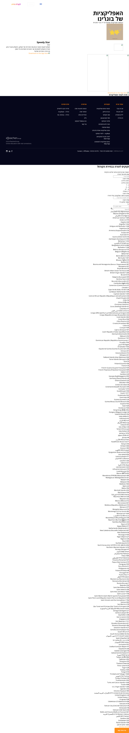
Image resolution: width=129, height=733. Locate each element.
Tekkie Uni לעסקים (81, 121)
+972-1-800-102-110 (51, 4)
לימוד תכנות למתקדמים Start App (103, 138)
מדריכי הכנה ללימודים (63, 109)
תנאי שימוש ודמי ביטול (106, 151)
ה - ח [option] (127, 187)
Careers (79, 151)
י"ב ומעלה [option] (126, 191)
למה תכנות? (119, 112)
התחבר (31, 4)
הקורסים (109, 4)
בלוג (85, 118)
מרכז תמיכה (65, 104)
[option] (64, 211)
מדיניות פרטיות (94, 151)
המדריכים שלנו (86, 4)
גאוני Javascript (105, 118)
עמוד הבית (119, 104)
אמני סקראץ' (106, 115)
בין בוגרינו (120, 118)
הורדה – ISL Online (63, 115)
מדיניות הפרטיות (124, 727)
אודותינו (84, 104)
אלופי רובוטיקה (106, 121)
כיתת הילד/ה (125, 181)
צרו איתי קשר (122, 730)
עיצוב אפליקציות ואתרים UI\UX (101, 130)
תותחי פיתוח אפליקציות (103, 109)
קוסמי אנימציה (106, 127)
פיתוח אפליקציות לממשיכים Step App (102, 143)
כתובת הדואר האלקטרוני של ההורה (118, 195)
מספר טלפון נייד (124, 202)
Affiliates (86, 151)
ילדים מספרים (119, 115)
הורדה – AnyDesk (63, 112)
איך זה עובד (98, 4)
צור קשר (84, 124)
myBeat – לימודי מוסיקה (103, 133)
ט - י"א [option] (127, 189)
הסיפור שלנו (83, 112)
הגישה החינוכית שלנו (81, 109)
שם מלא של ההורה (123, 174)
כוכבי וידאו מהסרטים (104, 124)
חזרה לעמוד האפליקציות (118, 95)
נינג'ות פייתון (106, 112)
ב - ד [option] (127, 185)
